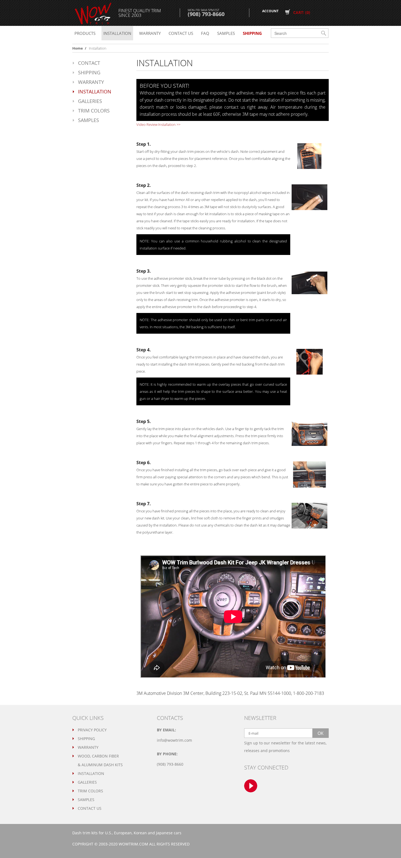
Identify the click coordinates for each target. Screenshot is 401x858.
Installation (117, 33)
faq (205, 33)
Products (84, 33)
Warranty (150, 33)
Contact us (181, 33)
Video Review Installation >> (158, 124)
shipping (252, 33)
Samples (226, 33)
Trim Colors (94, 110)
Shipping (89, 72)
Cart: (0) (301, 12)
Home (77, 48)
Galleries (90, 101)
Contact (89, 63)
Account (270, 11)
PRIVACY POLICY (92, 729)
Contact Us (89, 808)
